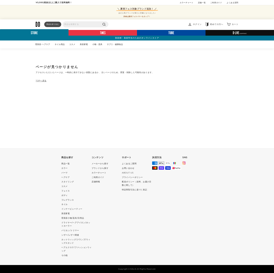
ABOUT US (128, 172)
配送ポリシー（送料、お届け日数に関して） (136, 183)
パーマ (64, 172)
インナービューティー (71, 209)
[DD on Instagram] (184, 163)
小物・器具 (97, 44)
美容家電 (84, 44)
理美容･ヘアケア (42, 44)
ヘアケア (65, 177)
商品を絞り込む (52, 24)
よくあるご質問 (129, 163)
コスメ (72, 44)
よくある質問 (232, 2)
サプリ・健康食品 (115, 44)
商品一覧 (65, 163)
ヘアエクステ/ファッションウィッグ (76, 249)
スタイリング (67, 181)
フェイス (65, 191)
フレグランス (67, 200)
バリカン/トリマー (70, 230)
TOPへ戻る (41, 80)
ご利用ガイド (216, 2)
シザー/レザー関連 (70, 235)
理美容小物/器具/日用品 (72, 218)
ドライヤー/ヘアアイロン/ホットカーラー (75, 224)
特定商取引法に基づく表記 (134, 189)
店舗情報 (96, 181)
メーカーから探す (100, 163)
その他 (64, 255)
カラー (64, 168)
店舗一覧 (202, 2)
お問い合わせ (128, 168)
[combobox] (85, 24)
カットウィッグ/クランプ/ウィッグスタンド (75, 241)
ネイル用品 (60, 44)
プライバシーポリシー (132, 177)
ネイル (64, 204)
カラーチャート (186, 2)
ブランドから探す (100, 168)
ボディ (64, 195)
